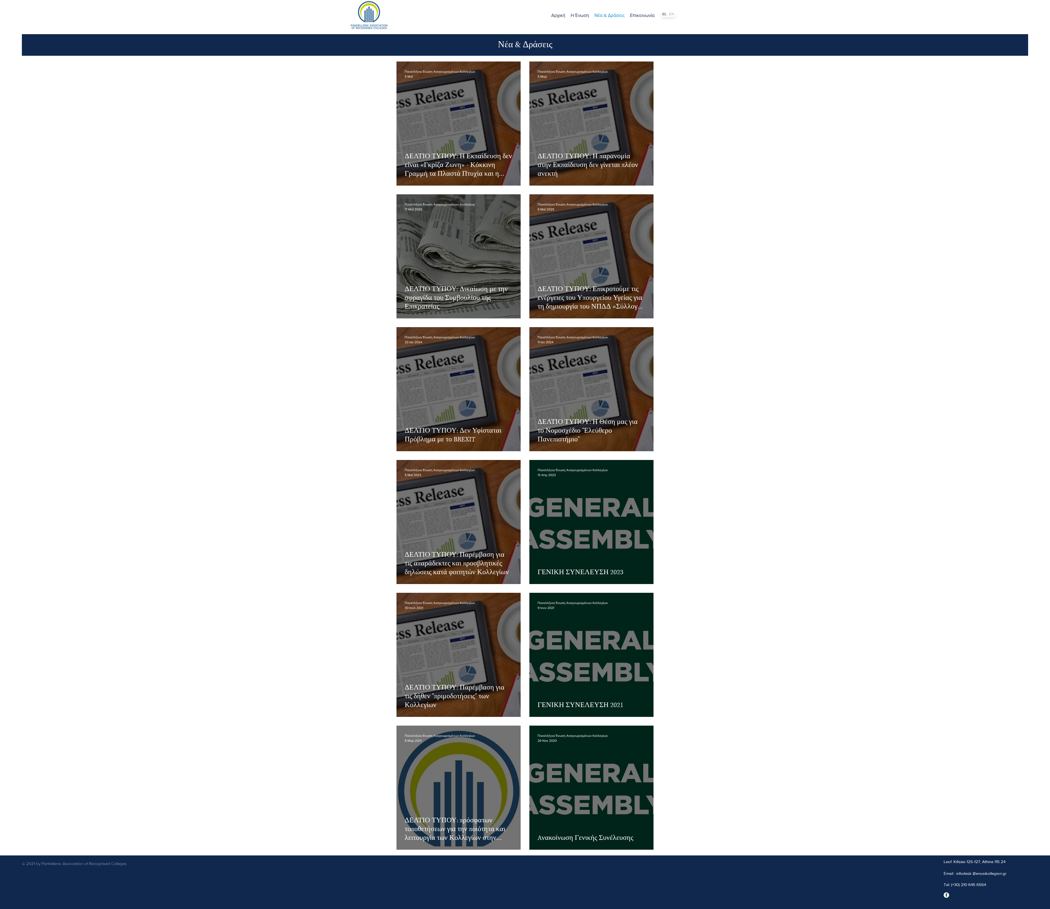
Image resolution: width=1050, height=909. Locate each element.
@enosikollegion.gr (990, 873)
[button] (580, 15)
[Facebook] (946, 895)
